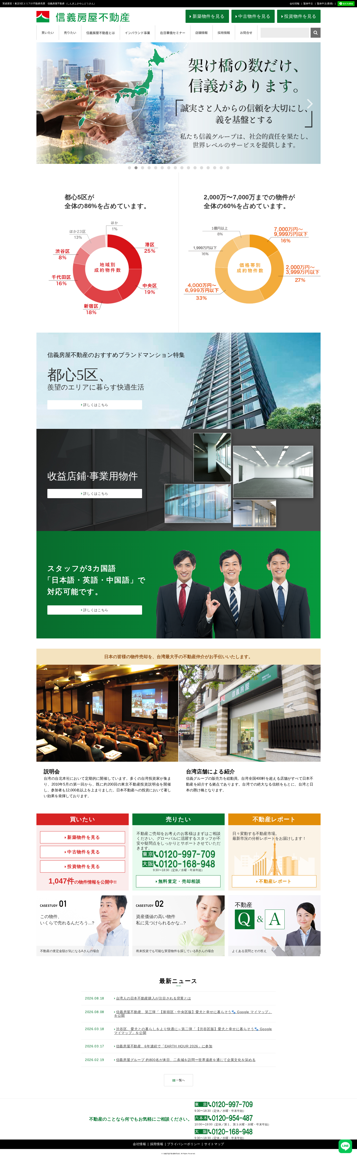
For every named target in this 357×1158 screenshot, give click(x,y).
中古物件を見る (254, 16)
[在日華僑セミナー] (172, 32)
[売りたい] (70, 32)
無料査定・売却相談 (179, 881)
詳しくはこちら (95, 405)
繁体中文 (308, 3)
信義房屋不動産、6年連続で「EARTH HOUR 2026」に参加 (164, 1046)
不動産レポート (275, 881)
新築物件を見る (209, 16)
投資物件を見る (300, 16)
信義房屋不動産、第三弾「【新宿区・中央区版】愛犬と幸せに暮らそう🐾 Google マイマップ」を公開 (193, 1013)
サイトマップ (214, 1144)
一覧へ (180, 1080)
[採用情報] (224, 32)
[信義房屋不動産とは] (100, 32)
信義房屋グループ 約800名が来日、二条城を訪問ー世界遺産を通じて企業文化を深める (186, 1060)
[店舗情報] (201, 32)
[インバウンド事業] (137, 32)
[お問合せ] (246, 32)
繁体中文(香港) (325, 3)
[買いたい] (48, 32)
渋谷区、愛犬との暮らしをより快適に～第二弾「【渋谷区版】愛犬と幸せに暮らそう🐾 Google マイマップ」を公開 (193, 1030)
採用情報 (156, 1144)
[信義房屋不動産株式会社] (92, 16)
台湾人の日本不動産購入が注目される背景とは (153, 998)
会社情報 (294, 3)
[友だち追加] (346, 3)
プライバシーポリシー (183, 1144)
